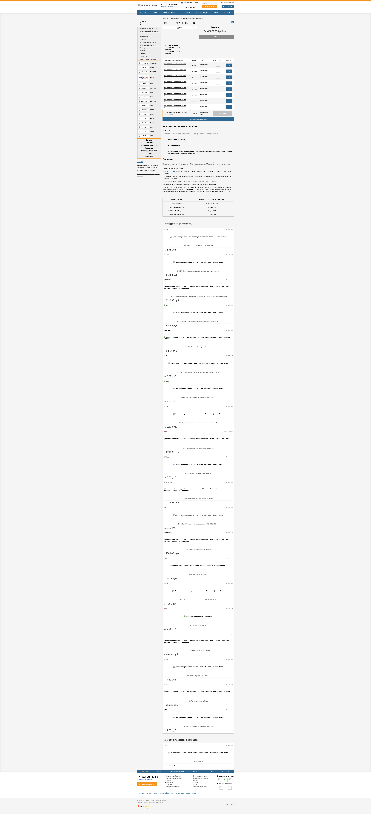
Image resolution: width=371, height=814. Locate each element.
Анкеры (168, 780)
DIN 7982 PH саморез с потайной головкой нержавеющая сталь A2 (198, 372)
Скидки (168, 49)
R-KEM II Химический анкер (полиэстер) (198, 549)
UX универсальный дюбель (198, 625)
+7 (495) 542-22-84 (169, 4)
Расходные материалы (200, 778)
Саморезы (169, 782)
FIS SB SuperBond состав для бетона (198, 650)
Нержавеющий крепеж (173, 776)
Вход (232, 3)
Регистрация (225, 3)
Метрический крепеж (173, 786)
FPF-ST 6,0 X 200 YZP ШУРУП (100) (175, 112)
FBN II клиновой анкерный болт (198, 347)
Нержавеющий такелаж (174, 778)
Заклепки (196, 784)
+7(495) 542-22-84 (186, 191)
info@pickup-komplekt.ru (168, 6)
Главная (145, 771)
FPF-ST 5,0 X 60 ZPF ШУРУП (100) (175, 76)
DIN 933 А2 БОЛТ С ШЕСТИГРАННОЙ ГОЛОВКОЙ (198, 246)
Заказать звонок (209, 6)
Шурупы (195, 780)
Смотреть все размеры (198, 119)
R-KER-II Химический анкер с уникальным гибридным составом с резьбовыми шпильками (198, 296)
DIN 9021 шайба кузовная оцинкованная (198, 473)
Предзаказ (216, 36)
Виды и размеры (172, 45)
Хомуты (195, 782)
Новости (196, 771)
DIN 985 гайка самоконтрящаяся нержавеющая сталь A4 (198, 397)
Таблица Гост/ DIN (201, 13)
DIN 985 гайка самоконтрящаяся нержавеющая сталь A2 (198, 726)
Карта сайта (230, 804)
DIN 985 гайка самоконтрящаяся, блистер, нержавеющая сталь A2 (198, 271)
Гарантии (186, 13)
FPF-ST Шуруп (198, 761)
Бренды (154, 13)
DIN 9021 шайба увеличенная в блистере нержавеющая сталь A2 (198, 321)
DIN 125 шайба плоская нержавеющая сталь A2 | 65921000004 (198, 524)
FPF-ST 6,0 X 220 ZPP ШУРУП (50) (175, 100)
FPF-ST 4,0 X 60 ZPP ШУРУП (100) (175, 70)
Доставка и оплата (170, 13)
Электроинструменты (200, 786)
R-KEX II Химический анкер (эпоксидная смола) (198, 498)
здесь (216, 184)
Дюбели (169, 784)
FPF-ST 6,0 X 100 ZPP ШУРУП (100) (175, 82)
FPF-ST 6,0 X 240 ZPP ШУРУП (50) (175, 106)
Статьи (140, 161)
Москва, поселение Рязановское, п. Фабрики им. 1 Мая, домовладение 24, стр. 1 (167, 793)
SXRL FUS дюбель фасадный (198, 574)
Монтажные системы (200, 776)
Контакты (227, 13)
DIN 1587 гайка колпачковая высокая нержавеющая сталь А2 (198, 423)
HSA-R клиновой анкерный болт (198, 701)
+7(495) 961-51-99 (201, 191)
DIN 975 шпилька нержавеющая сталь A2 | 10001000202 (198, 600)
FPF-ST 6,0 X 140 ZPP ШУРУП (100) (175, 94)
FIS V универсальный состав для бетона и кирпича (198, 448)
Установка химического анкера (146, 170)
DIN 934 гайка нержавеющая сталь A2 (198, 676)
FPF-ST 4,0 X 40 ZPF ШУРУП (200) (175, 64)
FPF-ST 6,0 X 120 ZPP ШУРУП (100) (175, 88)
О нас (216, 13)
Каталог (143, 13)
